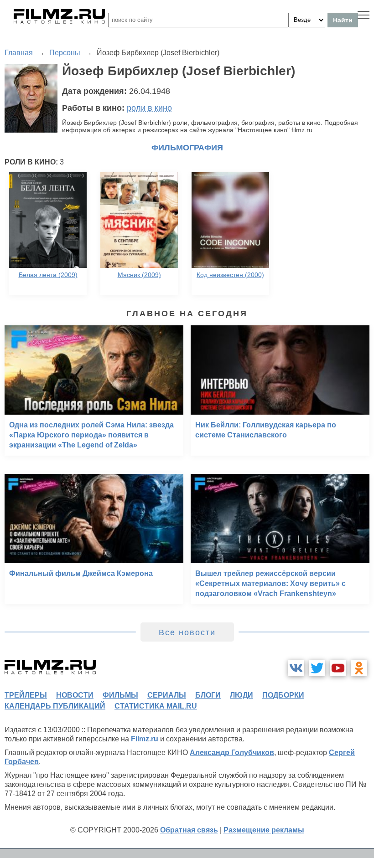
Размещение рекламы (263, 830)
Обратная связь (189, 830)
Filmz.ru (144, 739)
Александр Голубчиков (232, 752)
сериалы (166, 695)
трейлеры (26, 695)
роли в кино (149, 108)
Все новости (187, 632)
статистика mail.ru (155, 706)
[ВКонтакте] (296, 668)
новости (75, 695)
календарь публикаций (55, 706)
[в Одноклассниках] (359, 668)
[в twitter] (317, 668)
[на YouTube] (338, 668)
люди (241, 695)
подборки (283, 695)
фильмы (120, 695)
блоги (208, 695)
